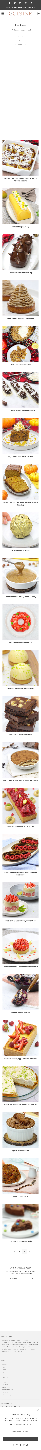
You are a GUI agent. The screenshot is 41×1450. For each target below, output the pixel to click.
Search (4, 1367)
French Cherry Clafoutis (20, 1013)
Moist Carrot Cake (20, 1196)
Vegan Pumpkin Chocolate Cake (20, 456)
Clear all (20, 36)
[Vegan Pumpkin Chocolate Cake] (20, 436)
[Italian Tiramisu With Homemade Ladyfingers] (20, 760)
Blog (3, 1372)
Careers (5, 1380)
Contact (5, 1385)
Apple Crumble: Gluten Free (20, 364)
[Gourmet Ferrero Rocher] (20, 530)
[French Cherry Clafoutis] (20, 992)
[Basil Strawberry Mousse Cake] (20, 622)
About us (5, 1377)
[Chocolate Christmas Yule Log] (20, 252)
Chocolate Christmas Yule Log (20, 273)
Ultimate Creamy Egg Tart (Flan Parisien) (20, 1059)
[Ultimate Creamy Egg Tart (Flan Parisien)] (20, 1038)
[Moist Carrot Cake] (20, 1176)
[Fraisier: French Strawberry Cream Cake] (20, 900)
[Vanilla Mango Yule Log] (20, 206)
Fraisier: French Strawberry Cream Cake (20, 921)
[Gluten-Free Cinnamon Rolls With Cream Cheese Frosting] (20, 158)
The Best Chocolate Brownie (20, 1241)
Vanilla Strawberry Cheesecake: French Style (20, 967)
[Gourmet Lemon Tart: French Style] (20, 668)
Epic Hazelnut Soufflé (20, 1150)
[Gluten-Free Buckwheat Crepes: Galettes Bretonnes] (20, 852)
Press (4, 1382)
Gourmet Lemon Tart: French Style (20, 688)
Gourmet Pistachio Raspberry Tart (20, 826)
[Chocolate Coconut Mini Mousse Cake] (20, 390)
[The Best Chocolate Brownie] (20, 1221)
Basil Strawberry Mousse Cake (20, 643)
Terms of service (7, 1390)
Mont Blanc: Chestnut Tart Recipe (20, 319)
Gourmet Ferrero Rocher (20, 551)
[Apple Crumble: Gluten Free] (20, 344)
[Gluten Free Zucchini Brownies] (20, 714)
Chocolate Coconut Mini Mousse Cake (20, 410)
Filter (20, 41)
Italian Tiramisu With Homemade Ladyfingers (20, 780)
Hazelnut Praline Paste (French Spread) (20, 597)
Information (5, 1375)
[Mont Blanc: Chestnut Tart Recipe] (20, 298)
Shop (4, 1370)
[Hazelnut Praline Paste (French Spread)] (20, 576)
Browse (4, 1365)
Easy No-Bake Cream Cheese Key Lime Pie (20, 1104)
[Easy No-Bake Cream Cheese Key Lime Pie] (20, 1084)
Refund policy (6, 1395)
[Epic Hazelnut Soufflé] (20, 1130)
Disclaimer (5, 1392)
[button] (20, 44)
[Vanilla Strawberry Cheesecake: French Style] (20, 946)
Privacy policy (6, 1387)
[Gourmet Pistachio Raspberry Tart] (20, 806)
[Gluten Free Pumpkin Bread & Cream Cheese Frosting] (20, 482)
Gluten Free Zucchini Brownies (20, 734)
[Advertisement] (20, 70)
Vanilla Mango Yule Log (20, 227)
